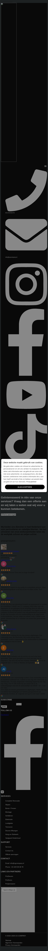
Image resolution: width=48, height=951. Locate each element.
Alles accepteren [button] (25, 487)
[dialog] (24, 475)
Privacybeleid (31, 482)
